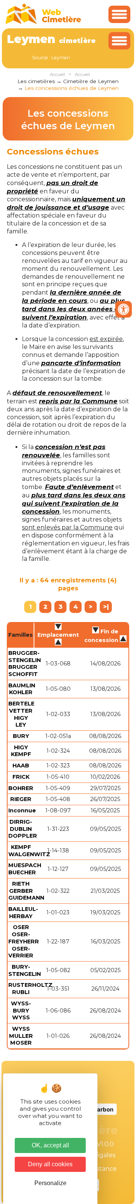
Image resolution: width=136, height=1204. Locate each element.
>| (106, 606)
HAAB (20, 765)
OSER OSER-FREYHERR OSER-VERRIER (23, 941)
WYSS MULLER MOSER (21, 1035)
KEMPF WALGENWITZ (29, 851)
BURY (21, 736)
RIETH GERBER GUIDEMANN (26, 890)
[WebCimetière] (43, 22)
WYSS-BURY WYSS (21, 1010)
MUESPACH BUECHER (24, 869)
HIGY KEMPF (21, 751)
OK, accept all (50, 1145)
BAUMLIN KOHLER (21, 689)
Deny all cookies (50, 1164)
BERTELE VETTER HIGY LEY (21, 714)
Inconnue (22, 810)
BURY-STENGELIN (24, 970)
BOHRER (20, 788)
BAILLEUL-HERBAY (23, 913)
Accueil (57, 74)
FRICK (20, 776)
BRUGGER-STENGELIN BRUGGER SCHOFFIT (24, 664)
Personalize (50, 1183)
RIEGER (20, 799)
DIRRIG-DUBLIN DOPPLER (22, 828)
